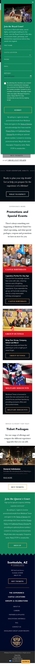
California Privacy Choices (20, 524)
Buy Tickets (17, 487)
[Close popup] (33, 2)
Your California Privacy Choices (19, 660)
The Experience (16, 593)
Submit (18, 110)
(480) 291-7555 (17, 575)
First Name (8, 45)
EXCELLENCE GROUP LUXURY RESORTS (16, 631)
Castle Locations (16, 597)
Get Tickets (17, 581)
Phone (6, 59)
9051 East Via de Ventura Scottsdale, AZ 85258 (17, 572)
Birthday (7, 73)
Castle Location (11, 52)
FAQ (16, 623)
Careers (17, 610)
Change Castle (18, 565)
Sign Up (17, 545)
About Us (16, 606)
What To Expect (17, 194)
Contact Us (16, 627)
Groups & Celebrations (16, 601)
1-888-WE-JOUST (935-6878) (16, 160)
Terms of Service (26, 124)
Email (6, 66)
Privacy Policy (10, 131)
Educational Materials (16, 619)
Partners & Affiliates (16, 614)
